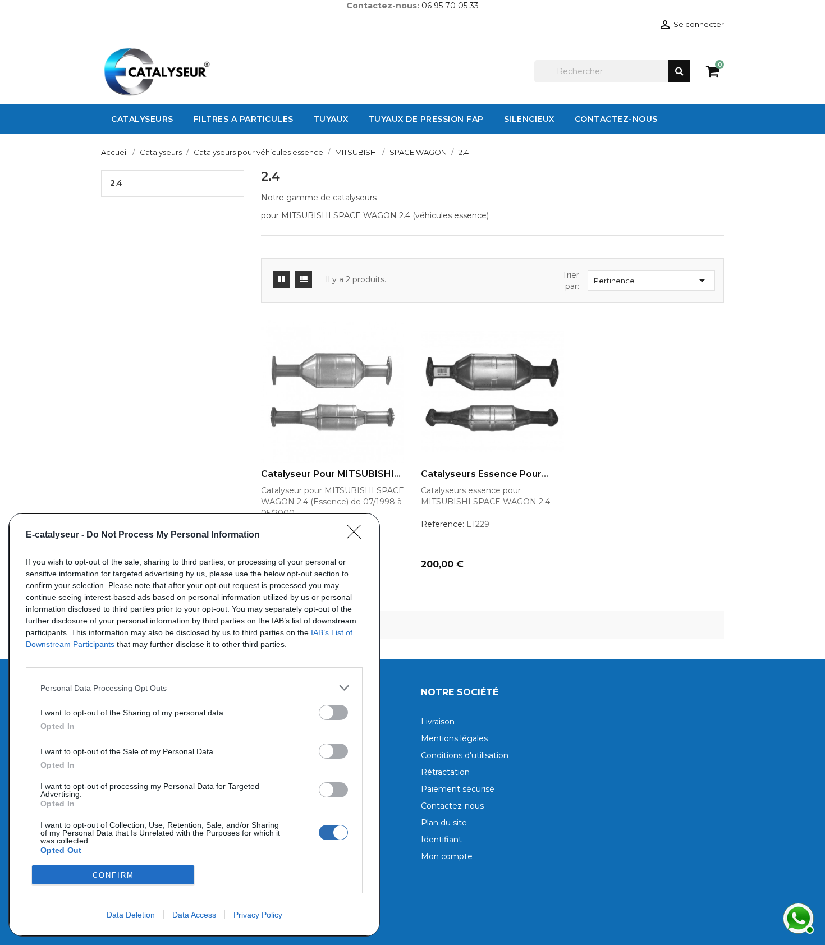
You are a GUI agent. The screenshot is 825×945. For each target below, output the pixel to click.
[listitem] (194, 688)
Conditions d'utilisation (464, 755)
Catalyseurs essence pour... (484, 474)
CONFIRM (113, 875)
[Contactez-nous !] (797, 917)
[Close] (357, 535)
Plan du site (444, 823)
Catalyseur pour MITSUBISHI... (331, 474)
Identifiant (441, 839)
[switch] (333, 712)
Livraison (438, 722)
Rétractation (445, 772)
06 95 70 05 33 (450, 6)
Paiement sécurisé (457, 789)
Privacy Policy (257, 914)
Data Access (194, 914)
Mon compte (447, 856)
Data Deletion (131, 914)
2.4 (116, 183)
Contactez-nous (452, 806)
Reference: (442, 524)
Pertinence (651, 280)
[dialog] (194, 724)
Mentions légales (454, 738)
